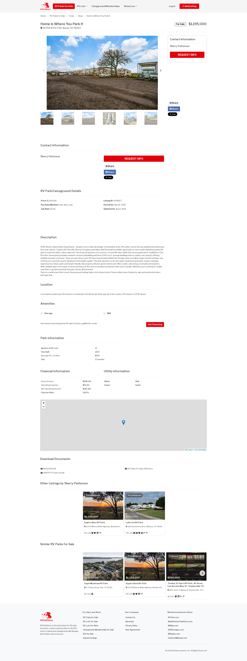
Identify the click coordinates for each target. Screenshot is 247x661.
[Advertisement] (102, 131)
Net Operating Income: (51, 389)
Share (110, 166)
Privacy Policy (131, 625)
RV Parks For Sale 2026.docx (140, 468)
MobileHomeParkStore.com (180, 621)
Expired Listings (90, 638)
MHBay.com (173, 625)
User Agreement (132, 630)
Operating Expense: (49, 385)
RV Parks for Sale (64, 6)
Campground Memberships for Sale (98, 630)
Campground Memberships (106, 6)
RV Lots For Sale (90, 621)
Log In (172, 6)
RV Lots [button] (81, 6)
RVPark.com (173, 617)
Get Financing (155, 324)
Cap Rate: (45, 209)
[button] (192, 6)
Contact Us (130, 617)
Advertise (129, 621)
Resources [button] (129, 6)
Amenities (48, 303)
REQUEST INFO (134, 158)
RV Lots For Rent (90, 625)
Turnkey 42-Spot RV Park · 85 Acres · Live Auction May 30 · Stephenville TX (185, 584)
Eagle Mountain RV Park (96, 583)
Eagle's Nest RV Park (94, 522)
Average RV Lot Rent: (50, 355)
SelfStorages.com (176, 630)
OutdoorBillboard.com (177, 638)
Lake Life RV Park (134, 522)
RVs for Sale (88, 634)
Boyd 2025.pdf (49, 468)
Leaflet (189, 450)
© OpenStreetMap (199, 450)
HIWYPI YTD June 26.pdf (53, 473)
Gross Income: (47, 381)
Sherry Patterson (50, 156)
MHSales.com (174, 634)
